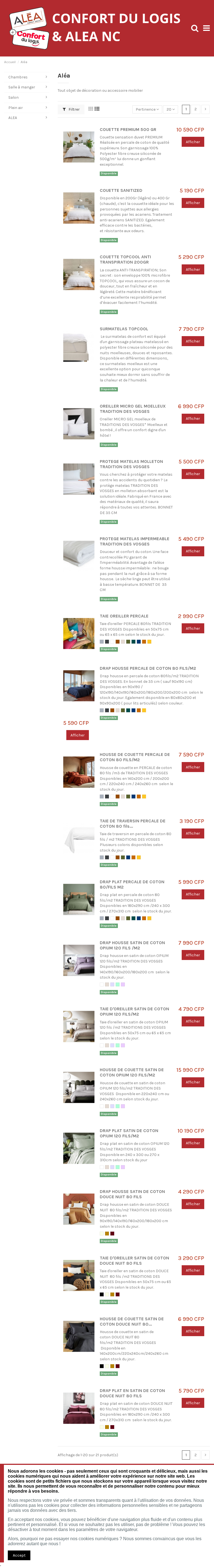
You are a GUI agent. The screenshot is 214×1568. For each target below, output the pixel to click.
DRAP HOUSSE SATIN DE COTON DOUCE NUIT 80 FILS (132, 1194)
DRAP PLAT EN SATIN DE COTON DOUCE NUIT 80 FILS (132, 1393)
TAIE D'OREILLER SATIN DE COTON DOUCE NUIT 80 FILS (134, 1261)
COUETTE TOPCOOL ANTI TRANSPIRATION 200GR (125, 259)
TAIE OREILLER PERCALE (124, 616)
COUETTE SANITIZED (121, 190)
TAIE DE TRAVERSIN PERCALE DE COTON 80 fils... (133, 823)
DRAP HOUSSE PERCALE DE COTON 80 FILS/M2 (148, 668)
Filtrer (74, 109)
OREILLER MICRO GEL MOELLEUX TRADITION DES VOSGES (133, 409)
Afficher (193, 142)
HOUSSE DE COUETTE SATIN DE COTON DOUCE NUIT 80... (132, 1321)
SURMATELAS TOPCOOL (124, 328)
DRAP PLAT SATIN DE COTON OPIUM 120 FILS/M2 (129, 1133)
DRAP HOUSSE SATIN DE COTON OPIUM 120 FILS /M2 (132, 945)
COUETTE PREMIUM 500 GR (128, 129)
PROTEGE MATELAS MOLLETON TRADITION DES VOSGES (131, 464)
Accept (19, 1555)
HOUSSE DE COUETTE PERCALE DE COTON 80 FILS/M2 (135, 757)
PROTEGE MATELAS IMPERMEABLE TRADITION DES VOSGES (134, 541)
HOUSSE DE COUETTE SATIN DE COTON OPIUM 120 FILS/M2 (132, 1072)
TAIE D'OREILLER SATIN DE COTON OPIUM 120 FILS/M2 (134, 1011)
